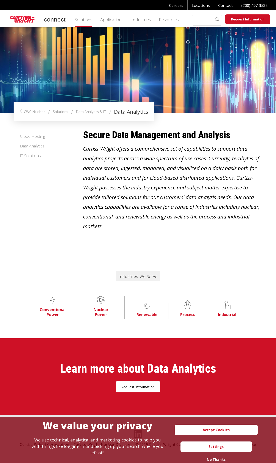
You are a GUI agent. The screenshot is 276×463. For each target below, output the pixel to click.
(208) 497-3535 (254, 5)
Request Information (247, 19)
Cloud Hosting (32, 136)
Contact (225, 5)
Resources (169, 20)
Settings (216, 446)
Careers (176, 5)
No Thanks (216, 459)
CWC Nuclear (34, 111)
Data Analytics (32, 146)
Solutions (83, 20)
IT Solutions (30, 155)
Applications (112, 20)
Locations (201, 5)
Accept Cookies (216, 429)
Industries (141, 20)
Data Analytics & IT (91, 111)
